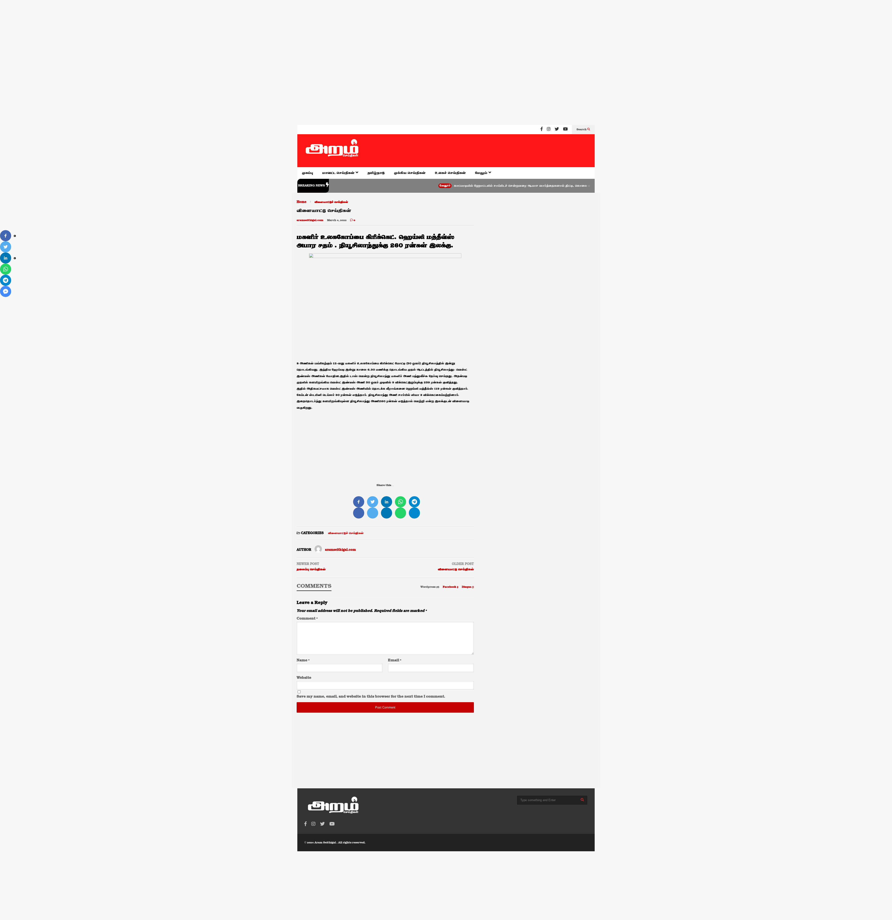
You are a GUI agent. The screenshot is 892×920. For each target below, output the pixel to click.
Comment (307, 619)
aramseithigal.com (310, 220)
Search (582, 129)
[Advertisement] (139, 30)
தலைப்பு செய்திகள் (311, 569)
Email (394, 660)
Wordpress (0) (430, 587)
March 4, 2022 (337, 220)
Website (304, 678)
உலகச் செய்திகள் (450, 173)
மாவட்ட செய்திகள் (339, 173)
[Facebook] (542, 129)
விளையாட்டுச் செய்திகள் (346, 533)
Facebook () (451, 587)
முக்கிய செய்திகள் (410, 173)
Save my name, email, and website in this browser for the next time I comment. (371, 697)
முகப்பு (307, 173)
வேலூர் (411, 186)
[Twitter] (557, 129)
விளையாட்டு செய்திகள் (456, 569)
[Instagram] (549, 129)
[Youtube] (565, 129)
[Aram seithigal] (332, 150)
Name (303, 660)
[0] (5, 235)
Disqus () (468, 587)
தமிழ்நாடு (376, 173)
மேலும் (482, 173)
